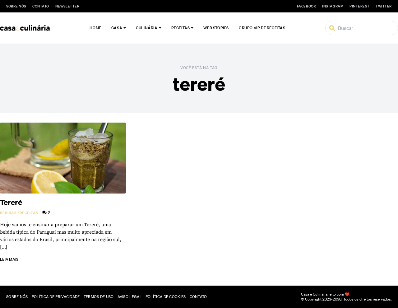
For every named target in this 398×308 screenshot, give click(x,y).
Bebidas (8, 212)
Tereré (11, 202)
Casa (116, 27)
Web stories (216, 27)
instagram (332, 6)
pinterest (359, 6)
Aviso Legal (130, 296)
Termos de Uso (99, 296)
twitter (384, 6)
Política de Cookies (166, 296)
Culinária (146, 27)
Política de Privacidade (56, 296)
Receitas (180, 27)
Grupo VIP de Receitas (262, 27)
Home (95, 27)
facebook (306, 6)
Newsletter (67, 6)
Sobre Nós (16, 6)
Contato (40, 6)
